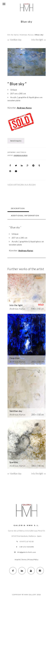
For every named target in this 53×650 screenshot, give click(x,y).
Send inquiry (15, 141)
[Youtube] (31, 570)
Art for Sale (12, 35)
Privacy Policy (33, 559)
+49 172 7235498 (26, 547)
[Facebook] (12, 570)
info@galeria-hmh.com (26, 552)
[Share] (10, 165)
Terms (24, 559)
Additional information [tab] (25, 215)
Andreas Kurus (26, 35)
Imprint (17, 559)
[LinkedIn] (21, 570)
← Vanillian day (14, 39)
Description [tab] (18, 208)
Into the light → (38, 39)
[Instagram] (40, 570)
